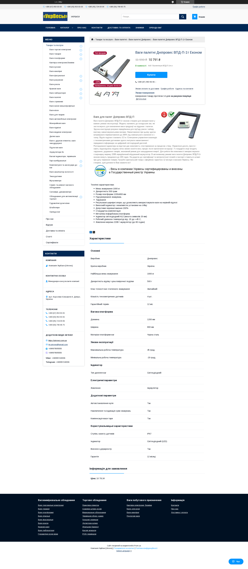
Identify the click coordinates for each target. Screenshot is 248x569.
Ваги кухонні (55, 67)
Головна (50, 28)
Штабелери (55, 207)
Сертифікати (52, 242)
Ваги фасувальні (57, 75)
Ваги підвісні (55, 128)
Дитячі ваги (55, 136)
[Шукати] (182, 16)
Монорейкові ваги (57, 123)
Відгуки (49, 225)
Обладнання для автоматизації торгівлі (64, 197)
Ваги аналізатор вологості (61, 172)
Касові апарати (89, 530)
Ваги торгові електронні (60, 49)
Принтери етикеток (90, 505)
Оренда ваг (155, 28)
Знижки (139, 28)
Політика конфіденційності (146, 548)
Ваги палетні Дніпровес (140, 39)
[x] (94, 232)
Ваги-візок (54, 110)
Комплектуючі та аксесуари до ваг (63, 166)
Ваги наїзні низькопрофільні (62, 106)
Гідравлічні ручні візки (59, 203)
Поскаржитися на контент (124, 548)
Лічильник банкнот (90, 527)
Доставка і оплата (179, 512)
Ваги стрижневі (56, 101)
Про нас (81, 28)
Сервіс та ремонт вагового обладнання (62, 186)
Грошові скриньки (90, 520)
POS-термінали (89, 534)
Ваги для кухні (133, 509)
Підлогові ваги (56, 147)
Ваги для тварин (57, 115)
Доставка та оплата (118, 28)
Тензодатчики (56, 176)
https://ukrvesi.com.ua (57, 340)
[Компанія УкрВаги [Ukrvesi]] (55, 20)
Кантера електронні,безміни (62, 63)
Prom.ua (137, 546)
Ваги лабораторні (58, 93)
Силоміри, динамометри (60, 192)
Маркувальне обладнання (94, 512)
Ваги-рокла (55, 84)
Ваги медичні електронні (60, 132)
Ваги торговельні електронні (51, 505)
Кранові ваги (55, 89)
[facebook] (91, 232)
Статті (49, 236)
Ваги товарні (55, 54)
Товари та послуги (104, 39)
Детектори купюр (90, 523)
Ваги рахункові (56, 80)
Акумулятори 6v (57, 152)
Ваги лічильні (44, 516)
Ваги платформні (57, 58)
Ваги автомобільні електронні (63, 119)
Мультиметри (55, 181)
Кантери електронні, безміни (139, 505)
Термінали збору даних (92, 516)
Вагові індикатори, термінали (63, 156)
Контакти (97, 28)
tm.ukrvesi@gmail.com (58, 344)
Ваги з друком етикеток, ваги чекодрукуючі (62, 142)
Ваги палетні (121, 39)
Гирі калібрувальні (58, 161)
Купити (151, 75)
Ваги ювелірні (56, 71)
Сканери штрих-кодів (92, 509)
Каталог (64, 28)
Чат (238, 561)
